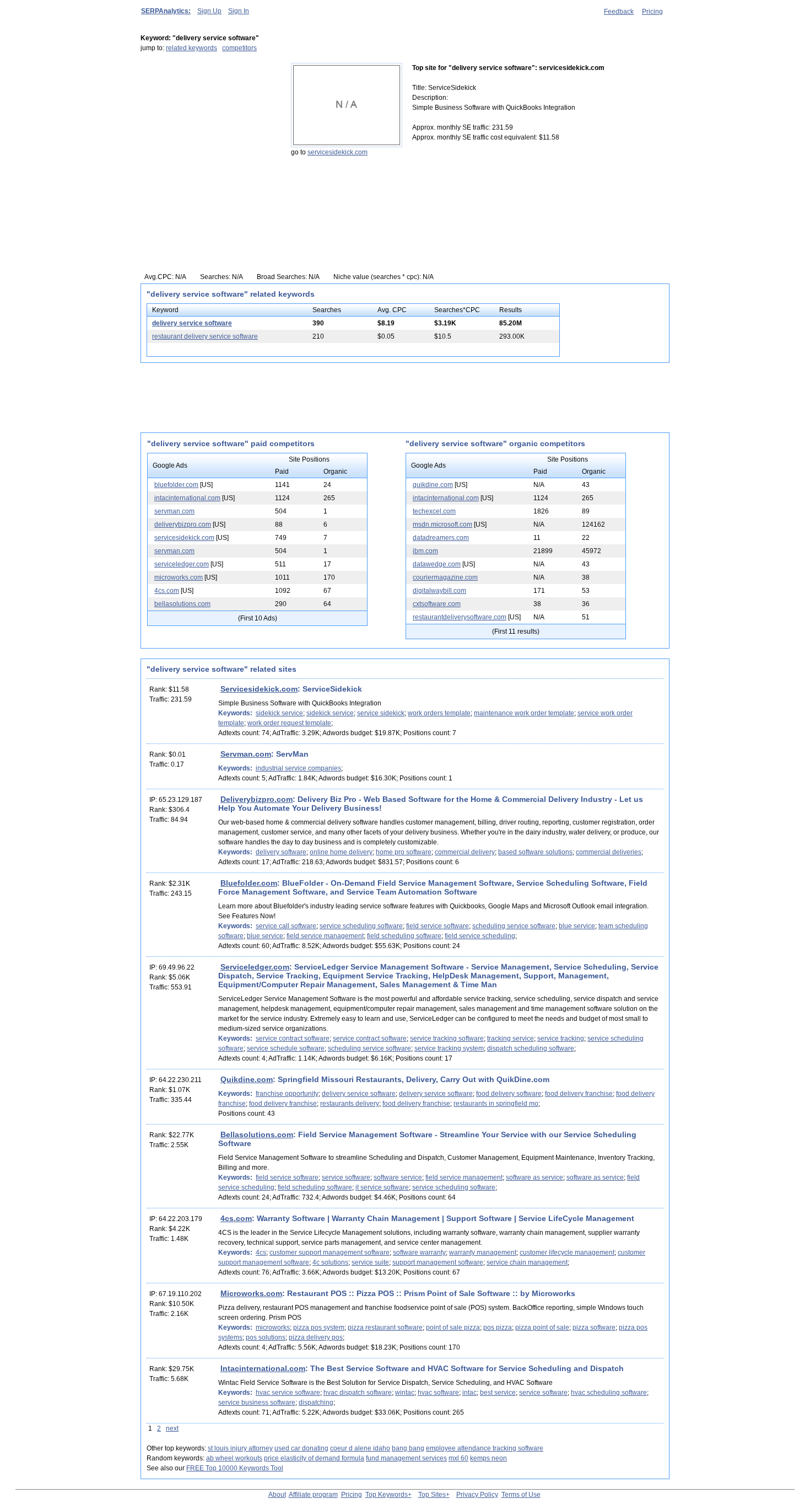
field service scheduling (480, 936)
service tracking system (449, 1048)
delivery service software (192, 323)
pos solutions (265, 1337)
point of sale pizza (453, 1327)
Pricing (652, 11)
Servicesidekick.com (259, 688)
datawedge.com (437, 564)
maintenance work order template (524, 713)
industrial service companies (298, 768)
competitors (239, 48)
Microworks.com (251, 1293)
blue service (577, 926)
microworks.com (178, 577)
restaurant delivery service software (205, 336)
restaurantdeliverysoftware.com (459, 617)
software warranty (419, 1252)
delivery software (281, 852)
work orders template (439, 713)
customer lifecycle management (567, 1252)
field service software (437, 926)
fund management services (406, 1458)
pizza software (594, 1327)
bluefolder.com (176, 485)
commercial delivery (465, 852)
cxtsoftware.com (437, 604)
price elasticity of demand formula (314, 1458)
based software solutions (535, 852)
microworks (273, 1327)
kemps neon (488, 1458)
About (277, 1494)
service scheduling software (361, 926)
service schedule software (286, 1048)
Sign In (238, 11)
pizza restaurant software (385, 1327)
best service (498, 1392)
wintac (404, 1392)
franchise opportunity (287, 1094)
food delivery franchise (579, 1094)
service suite (370, 1262)
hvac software (438, 1392)
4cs (261, 1252)
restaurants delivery (349, 1103)
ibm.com (425, 551)
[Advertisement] (209, 132)
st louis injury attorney (240, 1448)
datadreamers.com (441, 538)
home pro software (403, 852)
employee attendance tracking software (484, 1448)
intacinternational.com (187, 498)
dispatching (316, 1402)
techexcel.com (434, 511)
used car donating (301, 1448)
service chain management (527, 1262)
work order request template (289, 723)
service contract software (293, 1038)
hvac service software (288, 1392)
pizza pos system (318, 1327)
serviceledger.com (181, 564)
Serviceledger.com (254, 966)
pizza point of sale (542, 1327)
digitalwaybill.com (439, 591)
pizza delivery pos (316, 1337)
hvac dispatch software (357, 1392)
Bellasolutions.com (256, 1134)
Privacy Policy (477, 1494)
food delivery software (509, 1094)
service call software (286, 926)
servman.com (174, 511)
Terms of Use (521, 1494)
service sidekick (380, 713)
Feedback (619, 11)
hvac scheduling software (609, 1392)
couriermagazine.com (445, 577)
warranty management (482, 1252)
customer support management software (329, 1252)
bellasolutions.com (182, 604)
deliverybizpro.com (182, 524)
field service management (325, 936)
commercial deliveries (608, 852)
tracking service (510, 1038)
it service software (382, 1187)
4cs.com (166, 591)
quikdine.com (433, 485)
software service (398, 1177)
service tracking (560, 1038)
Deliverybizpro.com (256, 799)
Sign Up (209, 11)
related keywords (191, 48)
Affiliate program (313, 1494)
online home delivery (341, 852)
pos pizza (497, 1327)
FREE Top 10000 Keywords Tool (234, 1468)
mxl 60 (458, 1458)
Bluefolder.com (248, 883)
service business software (256, 1402)
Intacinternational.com (262, 1368)
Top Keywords (386, 1494)
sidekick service (279, 713)
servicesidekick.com (337, 152)
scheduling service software (513, 926)
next (172, 1428)
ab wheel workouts (234, 1458)
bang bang (408, 1448)
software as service (534, 1177)
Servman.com (245, 754)
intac (469, 1392)
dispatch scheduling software (530, 1048)
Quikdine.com (246, 1079)
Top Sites (432, 1494)
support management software (437, 1262)
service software (346, 1177)
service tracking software (447, 1038)
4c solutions (330, 1262)
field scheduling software (404, 936)
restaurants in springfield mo (495, 1103)
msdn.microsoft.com (442, 524)
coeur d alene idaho (360, 1448)
